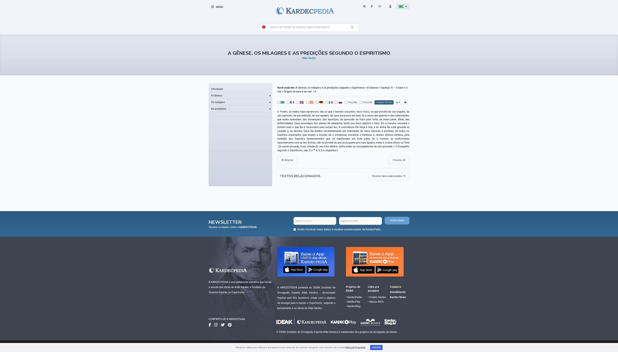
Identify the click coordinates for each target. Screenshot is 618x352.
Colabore (395, 286)
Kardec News (398, 297)
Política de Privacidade (355, 347)
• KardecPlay (353, 301)
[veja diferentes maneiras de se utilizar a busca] (263, 27)
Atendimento (398, 292)
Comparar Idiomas (384, 102)
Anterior (288, 160)
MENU (219, 7)
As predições (218, 108)
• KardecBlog (353, 306)
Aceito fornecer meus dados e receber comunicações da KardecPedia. (339, 229)
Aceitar (376, 347)
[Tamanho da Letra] (398, 102)
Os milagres (218, 102)
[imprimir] (405, 102)
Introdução (217, 88)
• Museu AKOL (376, 301)
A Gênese (216, 95)
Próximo (398, 160)
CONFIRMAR (397, 220)
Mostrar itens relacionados (387, 176)
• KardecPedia (354, 297)
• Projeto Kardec (377, 297)
